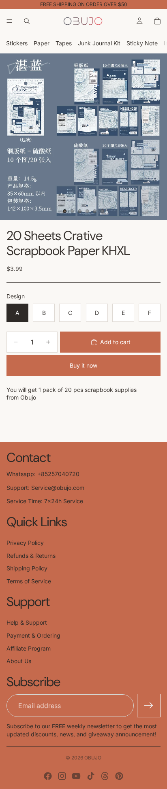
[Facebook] (48, 776)
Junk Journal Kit (99, 43)
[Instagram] (62, 776)
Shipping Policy (26, 568)
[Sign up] (149, 705)
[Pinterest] (119, 776)
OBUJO (92, 758)
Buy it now (83, 365)
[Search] (27, 21)
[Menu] (9, 21)
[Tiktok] (91, 776)
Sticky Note (142, 43)
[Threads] (105, 776)
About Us (18, 660)
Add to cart (115, 341)
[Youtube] (76, 776)
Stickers (17, 43)
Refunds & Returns (31, 555)
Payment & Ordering (33, 635)
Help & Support (26, 622)
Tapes (64, 43)
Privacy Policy (25, 542)
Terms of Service (28, 581)
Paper (41, 43)
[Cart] (157, 21)
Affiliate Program (28, 648)
